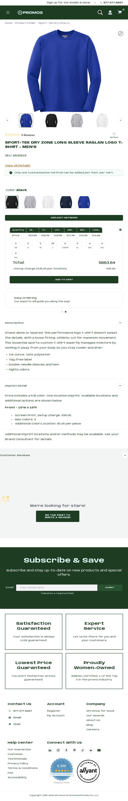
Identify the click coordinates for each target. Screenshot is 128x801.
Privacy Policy (18, 763)
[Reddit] (91, 750)
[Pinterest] (75, 750)
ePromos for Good (100, 711)
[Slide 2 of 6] (51, 120)
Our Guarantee (19, 749)
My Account (56, 715)
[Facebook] (66, 750)
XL (77, 247)
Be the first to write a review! (57, 516)
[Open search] (100, 12)
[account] (110, 12)
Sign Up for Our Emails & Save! (68, 3)
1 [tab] (62, 311)
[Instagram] (58, 750)
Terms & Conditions (23, 768)
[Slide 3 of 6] (77, 120)
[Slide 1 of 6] (26, 120)
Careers (92, 729)
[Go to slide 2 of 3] (121, 120)
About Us (93, 720)
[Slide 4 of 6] (102, 120)
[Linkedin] (50, 750)
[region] (20, 134)
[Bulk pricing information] (120, 230)
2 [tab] (65, 312)
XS (15, 247)
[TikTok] (83, 750)
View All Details (17, 165)
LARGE (65, 247)
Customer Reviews (15, 455)
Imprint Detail (16, 386)
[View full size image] (120, 33)
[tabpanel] (64, 300)
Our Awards (95, 715)
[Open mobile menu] (8, 12)
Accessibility (17, 777)
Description (14, 323)
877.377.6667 (113, 3)
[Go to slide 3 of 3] (7, 120)
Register (53, 711)
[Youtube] (99, 750)
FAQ (10, 773)
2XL (90, 247)
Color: (16, 190)
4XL (16, 257)
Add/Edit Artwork (64, 218)
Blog (89, 725)
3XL (102, 247)
